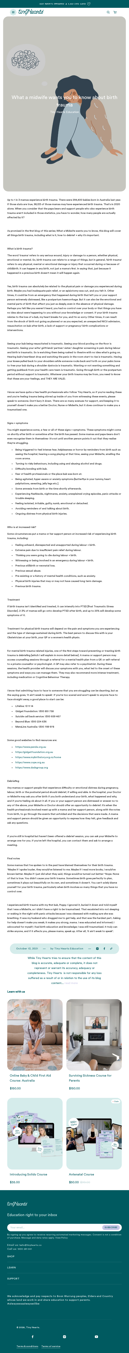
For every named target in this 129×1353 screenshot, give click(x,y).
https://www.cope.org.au (30, 762)
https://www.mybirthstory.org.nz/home (38, 757)
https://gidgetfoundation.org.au (34, 752)
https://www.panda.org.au (30, 747)
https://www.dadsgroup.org (31, 767)
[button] (13, 12)
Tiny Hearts (32, 1327)
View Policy (61, 1238)
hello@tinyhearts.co (31, 1245)
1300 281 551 (25, 1249)
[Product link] (35, 1045)
